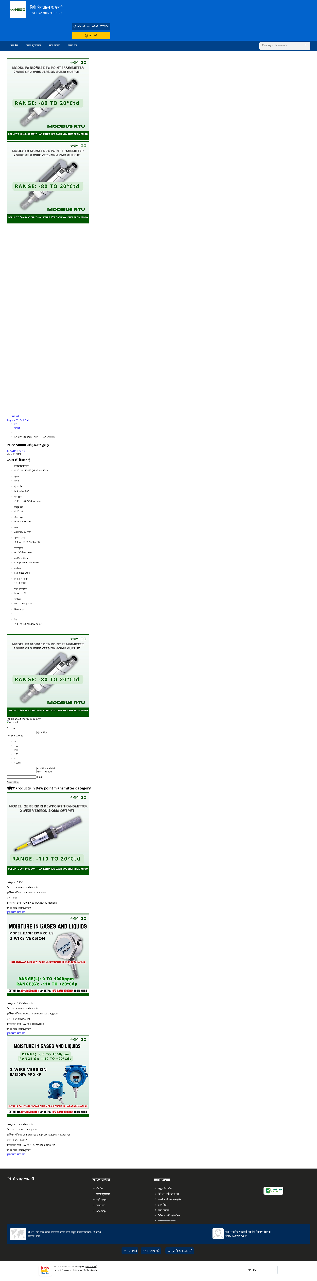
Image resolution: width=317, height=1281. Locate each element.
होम (15, 423)
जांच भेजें (92, 35)
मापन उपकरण (163, 1210)
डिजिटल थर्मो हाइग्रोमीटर (168, 1193)
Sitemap (101, 1210)
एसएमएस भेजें (153, 1251)
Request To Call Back (18, 420)
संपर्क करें (72, 45)
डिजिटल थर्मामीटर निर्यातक (169, 1215)
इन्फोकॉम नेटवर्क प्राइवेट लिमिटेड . (67, 1270)
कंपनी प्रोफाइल (33, 45)
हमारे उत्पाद (54, 45)
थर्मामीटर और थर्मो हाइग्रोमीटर (170, 1199)
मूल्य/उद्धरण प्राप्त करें (16, 450)
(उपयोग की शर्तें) (91, 1266)
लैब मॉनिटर (162, 1204)
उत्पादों (17, 428)
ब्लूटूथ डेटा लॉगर (165, 1188)
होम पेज (14, 45)
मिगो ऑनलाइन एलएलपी (46, 9)
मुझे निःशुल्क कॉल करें (182, 1251)
